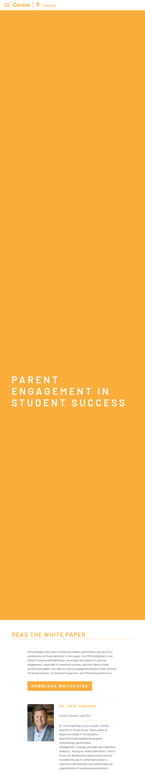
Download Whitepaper (59, 686)
